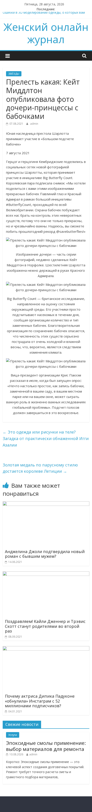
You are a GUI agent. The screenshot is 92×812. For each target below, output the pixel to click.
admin (34, 124)
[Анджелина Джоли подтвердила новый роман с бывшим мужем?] (46, 504)
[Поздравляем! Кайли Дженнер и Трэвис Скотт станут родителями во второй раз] (46, 574)
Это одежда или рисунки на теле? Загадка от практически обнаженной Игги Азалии (46, 438)
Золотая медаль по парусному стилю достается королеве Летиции (40, 468)
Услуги (12, 735)
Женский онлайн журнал (46, 33)
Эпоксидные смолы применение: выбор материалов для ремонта (46, 745)
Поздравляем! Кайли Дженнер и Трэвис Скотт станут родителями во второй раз (45, 626)
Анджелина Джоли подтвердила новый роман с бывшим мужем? (45, 554)
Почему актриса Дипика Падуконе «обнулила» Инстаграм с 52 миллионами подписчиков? (40, 700)
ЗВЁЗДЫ (13, 74)
